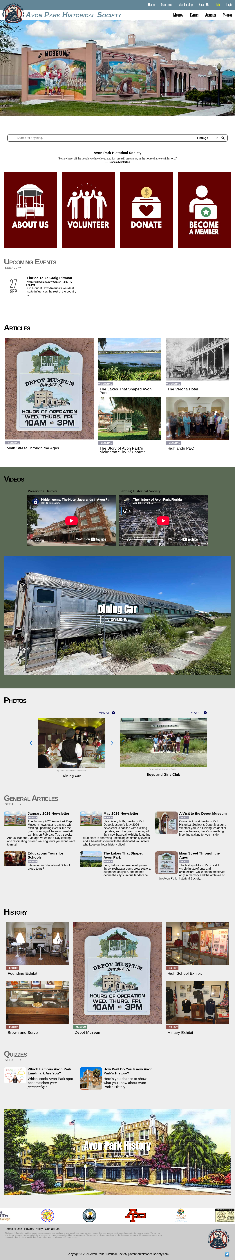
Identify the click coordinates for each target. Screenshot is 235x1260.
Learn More (117, 1156)
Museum (178, 15)
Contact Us (52, 1228)
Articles (210, 15)
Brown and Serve (23, 1032)
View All (104, 712)
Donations (166, 4)
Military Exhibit (180, 1032)
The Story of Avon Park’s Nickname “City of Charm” (122, 450)
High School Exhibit (184, 973)
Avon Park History (117, 1146)
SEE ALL (11, 267)
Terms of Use (13, 1228)
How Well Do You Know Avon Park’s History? (128, 1071)
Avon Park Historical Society (73, 15)
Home (151, 4)
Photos (227, 15)
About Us (204, 4)
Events (194, 15)
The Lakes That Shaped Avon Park (126, 391)
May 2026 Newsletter (121, 813)
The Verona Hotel (182, 389)
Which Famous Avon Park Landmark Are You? (49, 1071)
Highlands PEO (180, 448)
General (13, 442)
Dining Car (117, 609)
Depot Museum (88, 1032)
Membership (186, 4)
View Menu (117, 619)
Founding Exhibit (22, 973)
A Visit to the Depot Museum (203, 813)
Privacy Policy (33, 1228)
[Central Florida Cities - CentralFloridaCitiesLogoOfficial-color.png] (73, 1215)
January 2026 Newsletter (48, 813)
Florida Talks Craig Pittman (49, 278)
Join (218, 4)
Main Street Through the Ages (33, 448)
